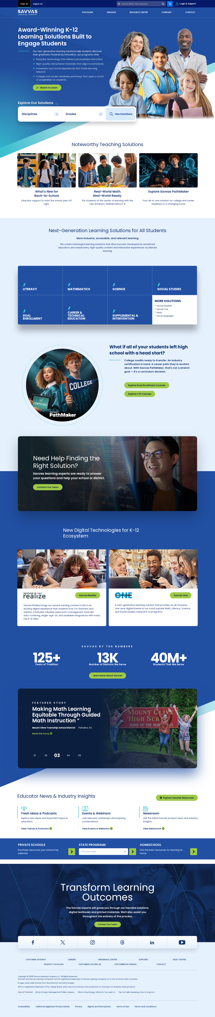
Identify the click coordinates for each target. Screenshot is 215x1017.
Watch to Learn (48, 87)
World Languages (165, 315)
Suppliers (143, 959)
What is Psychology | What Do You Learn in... (97, 992)
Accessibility (24, 1006)
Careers (72, 959)
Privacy (78, 1006)
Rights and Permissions (99, 1006)
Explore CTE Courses (139, 393)
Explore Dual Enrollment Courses (146, 385)
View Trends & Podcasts (35, 828)
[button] (34, 755)
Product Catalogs (54, 964)
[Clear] (119, 3)
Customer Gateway (36, 959)
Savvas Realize (87, 595)
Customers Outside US (89, 964)
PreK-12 (24, 3)
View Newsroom (152, 828)
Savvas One (162, 309)
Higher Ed (37, 3)
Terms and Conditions (145, 1006)
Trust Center (179, 959)
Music (159, 312)
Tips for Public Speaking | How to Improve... (136, 992)
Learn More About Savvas (107, 675)
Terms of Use (122, 1006)
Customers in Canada (125, 964)
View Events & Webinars (95, 828)
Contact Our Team (48, 487)
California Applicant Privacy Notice (52, 1006)
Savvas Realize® (164, 305)
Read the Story (40, 739)
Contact (161, 964)
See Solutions (123, 114)
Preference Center (107, 959)
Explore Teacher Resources (178, 797)
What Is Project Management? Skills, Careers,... (55, 992)
